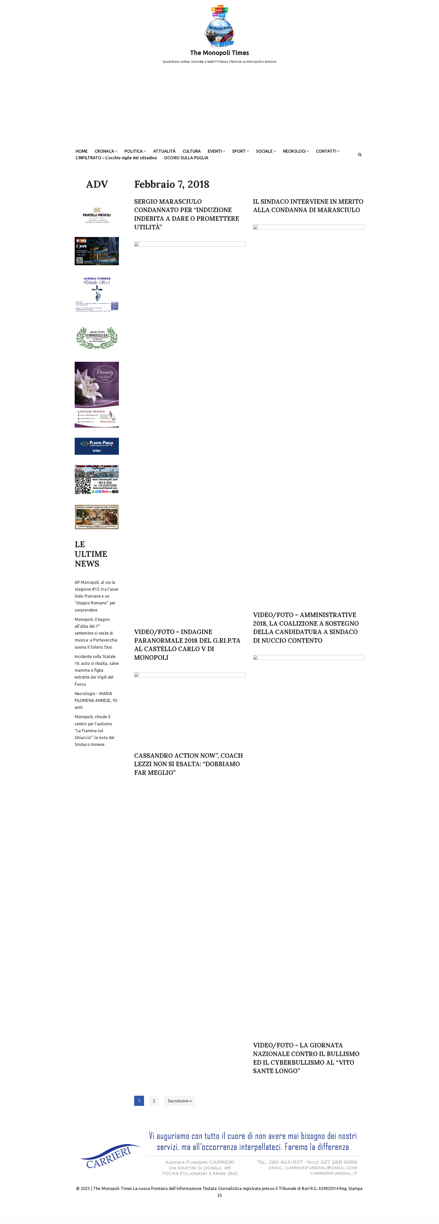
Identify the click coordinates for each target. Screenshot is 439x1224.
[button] (116, 151)
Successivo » (180, 1101)
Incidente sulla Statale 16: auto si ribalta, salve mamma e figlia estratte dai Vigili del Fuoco (97, 670)
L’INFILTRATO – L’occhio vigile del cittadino (116, 157)
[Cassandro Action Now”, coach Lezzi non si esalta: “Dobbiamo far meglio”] (189, 709)
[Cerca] (360, 154)
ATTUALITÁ (164, 151)
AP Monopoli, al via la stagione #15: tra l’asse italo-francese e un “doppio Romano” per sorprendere (96, 596)
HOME (82, 151)
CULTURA (192, 151)
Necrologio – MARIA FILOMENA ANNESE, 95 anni (96, 700)
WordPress (120, 1217)
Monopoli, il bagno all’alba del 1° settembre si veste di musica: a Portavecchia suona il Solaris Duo (96, 633)
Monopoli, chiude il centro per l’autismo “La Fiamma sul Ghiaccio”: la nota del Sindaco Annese (94, 730)
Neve (79, 1217)
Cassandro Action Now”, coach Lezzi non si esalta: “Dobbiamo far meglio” (188, 764)
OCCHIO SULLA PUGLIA (186, 157)
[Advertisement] (219, 107)
